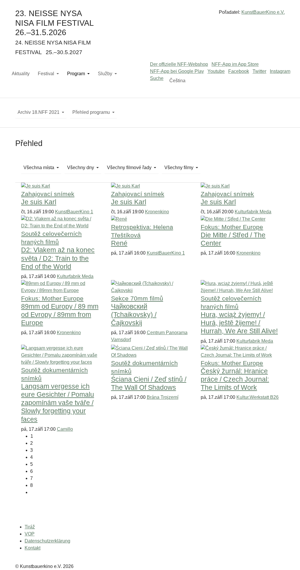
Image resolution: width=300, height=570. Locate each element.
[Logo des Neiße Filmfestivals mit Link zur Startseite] (150, 14)
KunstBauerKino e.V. (263, 12)
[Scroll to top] (287, 557)
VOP (30, 533)
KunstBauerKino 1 (74, 211)
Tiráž (30, 526)
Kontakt (32, 547)
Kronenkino (157, 211)
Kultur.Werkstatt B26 (257, 397)
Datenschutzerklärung (47, 540)
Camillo (65, 429)
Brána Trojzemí (162, 397)
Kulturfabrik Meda (253, 211)
